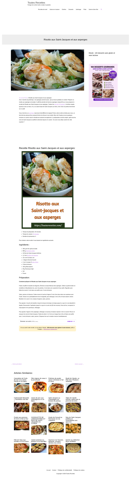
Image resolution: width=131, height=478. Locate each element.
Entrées (64, 9)
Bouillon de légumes (32, 255)
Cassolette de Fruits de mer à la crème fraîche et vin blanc (20, 379)
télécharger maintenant (50, 329)
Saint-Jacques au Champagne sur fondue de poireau (54, 399)
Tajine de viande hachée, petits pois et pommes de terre (73, 399)
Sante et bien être (93, 9)
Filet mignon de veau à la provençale (38, 379)
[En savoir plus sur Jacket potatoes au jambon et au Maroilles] (38, 448)
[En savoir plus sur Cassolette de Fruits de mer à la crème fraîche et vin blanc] (21, 388)
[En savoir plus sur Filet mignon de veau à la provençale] (38, 386)
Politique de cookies (79, 470)
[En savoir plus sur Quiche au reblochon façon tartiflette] (73, 448)
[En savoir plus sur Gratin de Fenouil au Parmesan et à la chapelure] (56, 427)
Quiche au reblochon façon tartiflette (73, 440)
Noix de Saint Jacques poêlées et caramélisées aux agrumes (73, 419)
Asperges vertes (30, 251)
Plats (85, 9)
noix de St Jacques (59, 104)
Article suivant (79, 364)
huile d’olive (35, 262)
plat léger (31, 113)
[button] (101, 9)
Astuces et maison (55, 9)
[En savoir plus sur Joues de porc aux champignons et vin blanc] (38, 407)
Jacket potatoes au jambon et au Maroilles (38, 440)
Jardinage (78, 9)
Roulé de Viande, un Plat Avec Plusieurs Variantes (72, 379)
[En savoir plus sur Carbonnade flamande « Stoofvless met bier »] (21, 407)
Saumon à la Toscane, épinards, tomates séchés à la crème (55, 441)
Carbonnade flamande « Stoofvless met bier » (21, 399)
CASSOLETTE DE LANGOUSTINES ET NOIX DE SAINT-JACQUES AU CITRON (38, 420)
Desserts (71, 9)
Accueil (49, 470)
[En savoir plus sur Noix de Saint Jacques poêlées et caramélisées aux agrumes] (73, 428)
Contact (54, 470)
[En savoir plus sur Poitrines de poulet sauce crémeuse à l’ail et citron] (56, 388)
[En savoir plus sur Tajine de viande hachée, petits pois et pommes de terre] (73, 407)
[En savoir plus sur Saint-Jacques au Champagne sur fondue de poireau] (56, 407)
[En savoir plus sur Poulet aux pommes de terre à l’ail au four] (21, 425)
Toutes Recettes (36, 2)
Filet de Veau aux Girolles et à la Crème (21, 440)
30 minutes (36, 234)
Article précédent (16, 364)
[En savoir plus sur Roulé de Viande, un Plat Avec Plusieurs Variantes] (73, 388)
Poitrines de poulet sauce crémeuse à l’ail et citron (55, 379)
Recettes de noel (42, 9)
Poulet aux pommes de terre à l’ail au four (21, 418)
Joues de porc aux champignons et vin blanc (37, 399)
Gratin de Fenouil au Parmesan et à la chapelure (55, 418)
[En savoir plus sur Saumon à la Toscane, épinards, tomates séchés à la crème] (56, 449)
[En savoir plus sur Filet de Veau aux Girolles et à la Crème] (21, 448)
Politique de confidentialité (65, 470)
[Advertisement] (65, 23)
